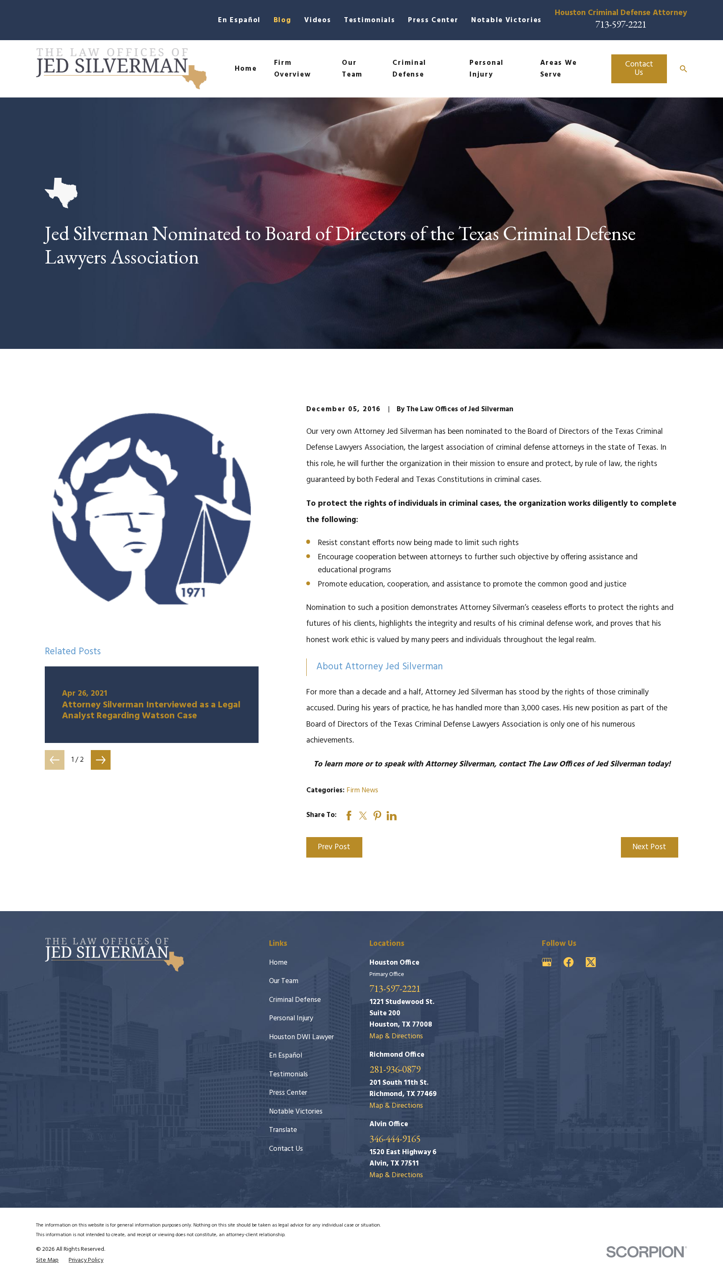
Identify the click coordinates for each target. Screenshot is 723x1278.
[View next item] (100, 760)
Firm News (362, 790)
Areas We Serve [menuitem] (558, 68)
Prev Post (334, 847)
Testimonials (369, 20)
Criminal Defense (295, 1000)
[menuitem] (47, 1260)
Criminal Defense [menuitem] (409, 68)
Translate (283, 1130)
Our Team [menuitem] (352, 68)
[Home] (121, 69)
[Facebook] (569, 962)
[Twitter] (591, 962)
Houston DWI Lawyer (301, 1037)
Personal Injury (291, 1018)
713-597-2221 (620, 24)
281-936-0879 (394, 1069)
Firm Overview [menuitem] (292, 68)
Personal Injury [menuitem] (486, 68)
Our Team (283, 981)
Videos (317, 20)
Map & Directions (396, 1036)
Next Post (649, 847)
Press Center (433, 20)
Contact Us (639, 68)
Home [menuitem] (246, 68)
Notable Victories (506, 20)
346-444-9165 (394, 1138)
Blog (283, 20)
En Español (239, 20)
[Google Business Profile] (547, 962)
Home (278, 962)
